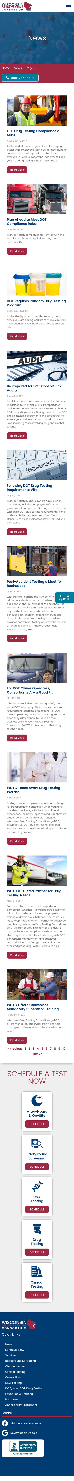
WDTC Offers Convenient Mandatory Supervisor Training (33, 1007)
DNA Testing (13, 1383)
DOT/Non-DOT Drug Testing (24, 1388)
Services (11, 1355)
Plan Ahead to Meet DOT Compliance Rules (27, 221)
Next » (37, 1054)
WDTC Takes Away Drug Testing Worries (33, 790)
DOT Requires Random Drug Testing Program (36, 303)
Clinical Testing (15, 1372)
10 (64, 1049)
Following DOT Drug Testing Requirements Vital (29, 487)
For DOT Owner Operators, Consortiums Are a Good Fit (30, 690)
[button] (68, 7)
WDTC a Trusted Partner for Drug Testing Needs (34, 893)
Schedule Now (14, 1350)
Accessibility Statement (21, 1405)
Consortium (13, 1377)
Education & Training (19, 1394)
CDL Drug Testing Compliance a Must (33, 133)
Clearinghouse (15, 1366)
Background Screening (20, 1361)
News (8, 1344)
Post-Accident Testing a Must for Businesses (34, 583)
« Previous (15, 1049)
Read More (17, 169)
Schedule (37, 1124)
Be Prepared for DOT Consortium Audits (34, 388)
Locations (11, 1399)
